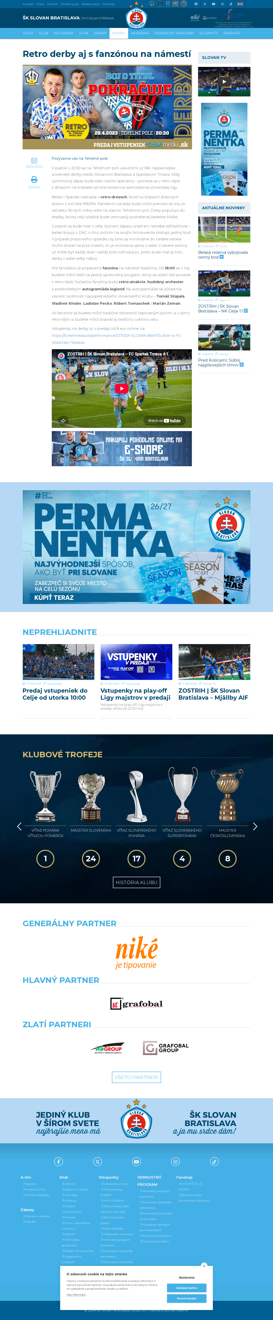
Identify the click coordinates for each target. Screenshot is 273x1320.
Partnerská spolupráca (70, 1242)
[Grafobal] (136, 1003)
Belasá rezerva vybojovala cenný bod (223, 254)
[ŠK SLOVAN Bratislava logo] (136, 15)
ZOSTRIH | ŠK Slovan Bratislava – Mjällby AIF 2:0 (213, 694)
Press (40, 4)
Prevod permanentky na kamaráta (117, 1264)
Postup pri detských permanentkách (154, 1227)
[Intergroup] (107, 1048)
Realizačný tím (35, 1189)
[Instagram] (222, 4)
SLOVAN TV (208, 33)
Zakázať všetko (186, 1287)
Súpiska (30, 1184)
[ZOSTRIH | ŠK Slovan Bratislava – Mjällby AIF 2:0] (214, 662)
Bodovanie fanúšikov (156, 1236)
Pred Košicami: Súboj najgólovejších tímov (219, 362)
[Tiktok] (231, 4)
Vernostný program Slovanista (116, 1242)
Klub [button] (43, 33)
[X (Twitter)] (205, 4)
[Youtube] (213, 4)
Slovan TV (224, 300)
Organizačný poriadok (72, 1259)
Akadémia (140, 33)
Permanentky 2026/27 (111, 1192)
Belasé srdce (90, 4)
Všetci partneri (136, 1077)
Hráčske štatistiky (37, 1195)
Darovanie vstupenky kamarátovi (117, 1253)
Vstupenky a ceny (115, 1184)
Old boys (70, 1200)
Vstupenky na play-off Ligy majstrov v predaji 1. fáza (136, 694)
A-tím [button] (83, 33)
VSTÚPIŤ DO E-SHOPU (190, 1186)
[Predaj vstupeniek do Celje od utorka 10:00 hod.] (59, 662)
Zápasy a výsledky (37, 1216)
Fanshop (108, 4)
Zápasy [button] (100, 33)
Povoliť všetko (187, 1298)
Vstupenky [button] (64, 33)
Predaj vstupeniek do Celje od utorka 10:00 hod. (55, 694)
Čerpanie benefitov (155, 1241)
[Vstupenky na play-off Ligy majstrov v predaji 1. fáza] (136, 662)
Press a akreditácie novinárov (76, 1225)
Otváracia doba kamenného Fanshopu (194, 1197)
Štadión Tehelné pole (79, 1251)
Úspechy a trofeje (76, 1189)
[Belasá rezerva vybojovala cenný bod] (224, 229)
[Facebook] (196, 4)
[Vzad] (18, 826)
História (69, 1184)
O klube (69, 1206)
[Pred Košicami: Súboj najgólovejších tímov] (224, 337)
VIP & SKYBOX (113, 1200)
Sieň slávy (71, 1195)
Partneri (69, 1234)
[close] (204, 1265)
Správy (118, 33)
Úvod (28, 33)
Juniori (223, 246)
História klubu (136, 882)
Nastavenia (187, 1277)
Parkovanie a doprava (118, 1234)
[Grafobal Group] (165, 1048)
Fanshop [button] (231, 33)
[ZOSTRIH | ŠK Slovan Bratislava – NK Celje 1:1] (224, 283)
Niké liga (224, 354)
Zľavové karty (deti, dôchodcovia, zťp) (115, 1209)
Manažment (72, 1212)
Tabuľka (30, 1222)
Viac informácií (76, 1294)
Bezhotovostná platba (113, 1220)
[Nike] (136, 953)
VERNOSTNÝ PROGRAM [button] (174, 33)
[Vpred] (254, 826)
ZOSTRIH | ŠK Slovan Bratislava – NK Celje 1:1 (221, 308)
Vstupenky (54, 683)
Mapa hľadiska (113, 1228)
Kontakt (69, 1217)
